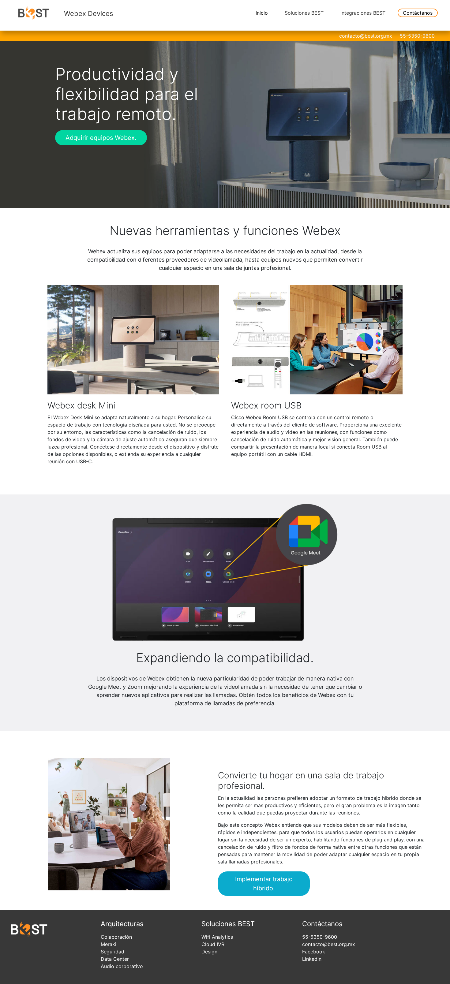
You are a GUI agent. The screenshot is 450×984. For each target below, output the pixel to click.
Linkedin (311, 959)
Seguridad (112, 952)
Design (209, 952)
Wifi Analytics (217, 937)
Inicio (262, 13)
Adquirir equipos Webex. (101, 137)
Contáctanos (418, 13)
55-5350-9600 (417, 36)
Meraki (108, 944)
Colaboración (116, 937)
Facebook (313, 952)
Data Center (115, 959)
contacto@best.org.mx (365, 36)
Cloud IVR (212, 944)
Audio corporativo (122, 966)
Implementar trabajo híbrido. (264, 883)
